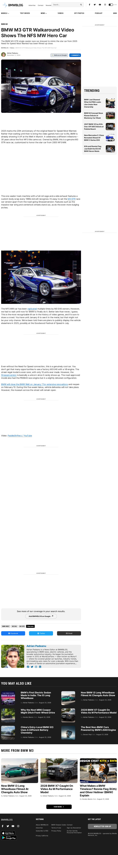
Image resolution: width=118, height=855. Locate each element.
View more (58, 807)
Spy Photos (79, 13)
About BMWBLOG (42, 825)
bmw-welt (5, 626)
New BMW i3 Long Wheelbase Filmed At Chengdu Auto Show (98, 694)
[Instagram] (105, 4)
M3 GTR (71, 199)
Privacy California (42, 836)
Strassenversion (9, 375)
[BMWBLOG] (15, 820)
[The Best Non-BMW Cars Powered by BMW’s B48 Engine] (68, 727)
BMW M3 (4, 24)
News (43, 13)
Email (70, 633)
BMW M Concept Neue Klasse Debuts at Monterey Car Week (93, 115)
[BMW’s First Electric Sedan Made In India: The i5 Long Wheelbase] (8, 692)
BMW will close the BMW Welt (15, 384)
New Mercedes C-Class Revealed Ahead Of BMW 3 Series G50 (94, 137)
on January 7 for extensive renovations (49, 384)
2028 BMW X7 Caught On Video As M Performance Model (99, 711)
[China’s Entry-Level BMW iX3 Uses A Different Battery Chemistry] (8, 727)
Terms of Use (56, 828)
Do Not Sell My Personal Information (74, 832)
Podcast (98, 13)
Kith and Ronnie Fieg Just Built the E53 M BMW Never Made (92, 148)
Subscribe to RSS (42, 831)
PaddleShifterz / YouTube (20, 435)
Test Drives (25, 13)
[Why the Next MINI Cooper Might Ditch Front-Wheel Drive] (8, 710)
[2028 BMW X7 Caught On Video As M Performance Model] (68, 710)
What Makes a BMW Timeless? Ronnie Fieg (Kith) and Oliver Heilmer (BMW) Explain (98, 790)
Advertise (32, 5)
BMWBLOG (4, 48)
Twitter (42, 633)
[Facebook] (89, 4)
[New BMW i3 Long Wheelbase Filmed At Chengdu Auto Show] (68, 692)
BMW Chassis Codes (58, 825)
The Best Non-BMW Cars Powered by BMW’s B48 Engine (98, 728)
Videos (60, 13)
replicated (32, 309)
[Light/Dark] (111, 5)
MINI (115, 13)
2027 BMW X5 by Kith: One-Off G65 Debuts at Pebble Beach (94, 126)
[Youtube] (100, 4)
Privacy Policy (56, 831)
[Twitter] (95, 4)
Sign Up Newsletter (74, 828)
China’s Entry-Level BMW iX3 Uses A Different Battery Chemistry (37, 730)
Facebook (14, 633)
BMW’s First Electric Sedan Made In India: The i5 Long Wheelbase (36, 695)
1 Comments (75, 55)
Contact (40, 5)
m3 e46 (14, 626)
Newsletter (50, 5)
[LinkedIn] (40, 666)
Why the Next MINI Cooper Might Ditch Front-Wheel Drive (38, 711)
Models (4, 13)
